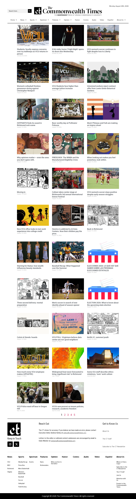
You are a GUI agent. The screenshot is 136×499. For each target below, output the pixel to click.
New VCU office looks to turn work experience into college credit (31, 230)
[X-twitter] (16, 444)
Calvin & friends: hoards (27, 337)
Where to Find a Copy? (121, 463)
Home (13, 20)
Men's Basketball (23, 468)
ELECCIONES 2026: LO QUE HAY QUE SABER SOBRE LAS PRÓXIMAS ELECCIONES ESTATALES (102, 268)
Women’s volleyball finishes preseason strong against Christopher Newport (29, 88)
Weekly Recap (22, 462)
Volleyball (21, 483)
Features (55, 20)
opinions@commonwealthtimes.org (63, 441)
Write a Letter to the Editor (56, 463)
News (22, 20)
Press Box (21, 465)
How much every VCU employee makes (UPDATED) (30, 373)
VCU (8, 462)
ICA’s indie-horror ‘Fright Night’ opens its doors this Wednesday (68, 50)
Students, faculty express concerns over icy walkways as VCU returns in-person (32, 51)
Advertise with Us (121, 479)
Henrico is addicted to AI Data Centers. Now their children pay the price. (67, 231)
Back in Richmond (94, 229)
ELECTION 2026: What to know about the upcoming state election (102, 304)
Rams (42, 462)
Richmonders (44, 465)
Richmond (10, 468)
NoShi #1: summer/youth (98, 337)
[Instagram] (10, 444)
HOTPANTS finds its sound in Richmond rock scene (29, 124)
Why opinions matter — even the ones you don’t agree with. (33, 158)
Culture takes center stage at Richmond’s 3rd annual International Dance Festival (67, 194)
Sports (32, 20)
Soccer (20, 480)
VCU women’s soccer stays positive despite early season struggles (102, 193)
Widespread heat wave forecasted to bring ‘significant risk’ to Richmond (67, 373)
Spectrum (43, 20)
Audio (94, 20)
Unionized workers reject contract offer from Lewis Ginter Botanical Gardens (101, 88)
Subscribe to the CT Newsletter (121, 468)
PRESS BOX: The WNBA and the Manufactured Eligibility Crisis (65, 158)
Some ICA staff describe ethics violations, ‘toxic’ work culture (100, 373)
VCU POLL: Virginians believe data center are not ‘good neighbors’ (67, 338)
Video (102, 20)
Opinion (66, 20)
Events (31, 462)
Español (110, 20)
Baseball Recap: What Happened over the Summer (66, 267)
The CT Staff (107, 439)
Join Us (118, 475)
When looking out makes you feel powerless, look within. (101, 158)
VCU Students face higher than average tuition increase (65, 87)
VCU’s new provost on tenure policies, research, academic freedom (68, 407)
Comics (86, 20)
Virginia (9, 472)
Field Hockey (22, 487)
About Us (120, 20)
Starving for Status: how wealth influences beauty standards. (30, 267)
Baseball (21, 477)
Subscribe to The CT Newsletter (114, 446)
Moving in (21, 192)
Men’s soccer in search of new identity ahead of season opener (65, 304)
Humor (77, 20)
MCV (8, 465)
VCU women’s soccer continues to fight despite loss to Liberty (101, 50)
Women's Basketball (21, 473)
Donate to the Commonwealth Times (121, 485)
